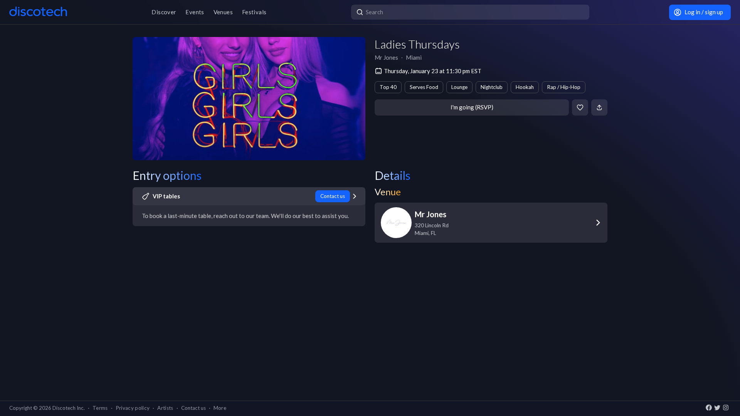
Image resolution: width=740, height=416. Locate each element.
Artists (165, 408)
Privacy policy (133, 408)
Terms (100, 408)
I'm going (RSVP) (472, 107)
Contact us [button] (193, 408)
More (220, 408)
